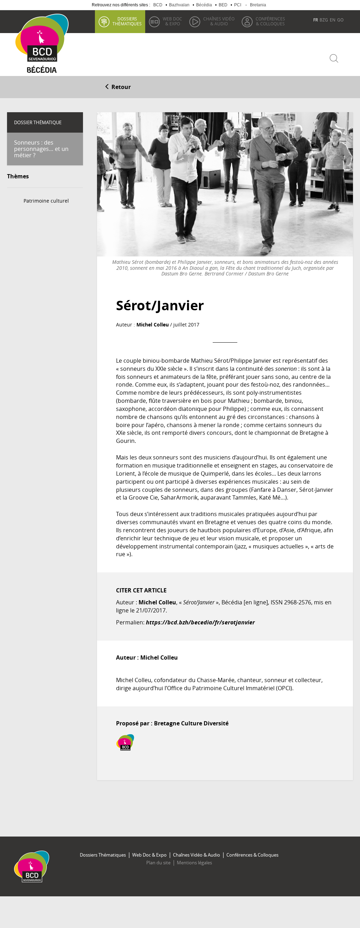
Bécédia (204, 4)
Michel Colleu (152, 324)
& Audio (218, 21)
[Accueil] (44, 38)
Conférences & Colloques (252, 855)
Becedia (42, 71)
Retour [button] (120, 87)
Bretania (258, 4)
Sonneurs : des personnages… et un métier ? (41, 149)
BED (223, 4)
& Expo (172, 21)
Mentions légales (194, 862)
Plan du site (158, 862)
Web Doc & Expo (149, 855)
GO (340, 20)
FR (315, 20)
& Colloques (270, 21)
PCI (237, 4)
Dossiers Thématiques (103, 855)
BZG (324, 20)
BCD (157, 4)
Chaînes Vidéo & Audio (196, 855)
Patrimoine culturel (46, 200)
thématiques (127, 21)
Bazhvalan (179, 4)
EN (332, 20)
